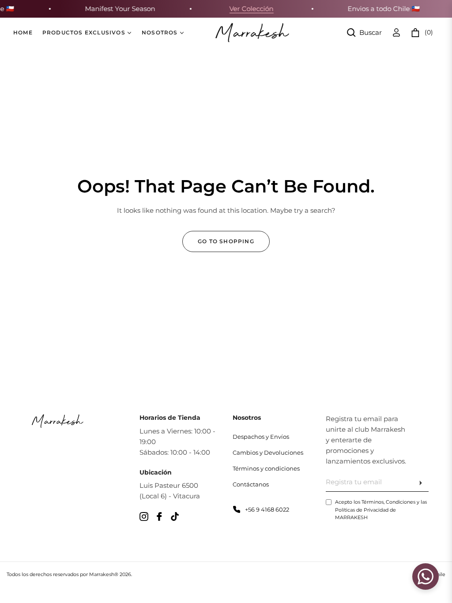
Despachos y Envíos (261, 436)
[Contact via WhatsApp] (425, 576)
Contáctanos (251, 484)
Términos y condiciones (266, 468)
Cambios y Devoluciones (268, 452)
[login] (396, 32)
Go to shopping (226, 241)
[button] (364, 33)
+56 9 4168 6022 (267, 509)
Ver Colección (248, 8)
